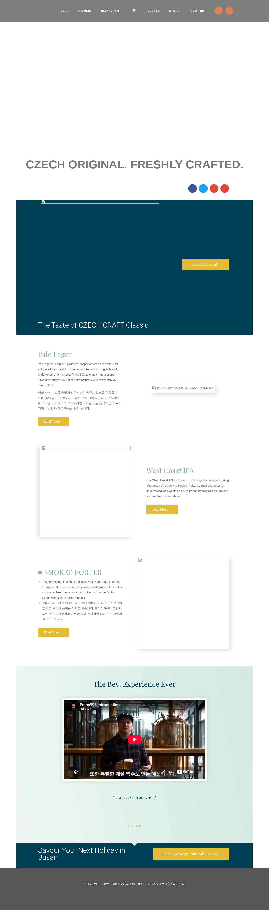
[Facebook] (229, 11)
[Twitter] (203, 188)
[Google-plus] (214, 188)
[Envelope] (224, 188)
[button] (205, 264)
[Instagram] (219, 11)
